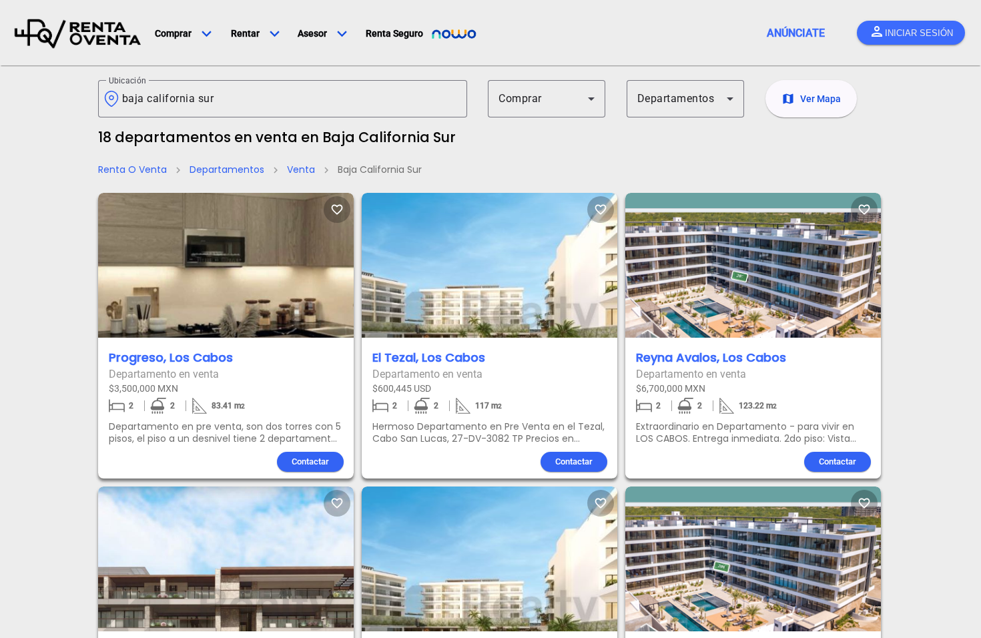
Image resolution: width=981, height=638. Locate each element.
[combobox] (289, 99)
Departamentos (227, 169)
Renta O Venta (132, 169)
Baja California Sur (380, 169)
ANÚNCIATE (796, 33)
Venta (301, 169)
